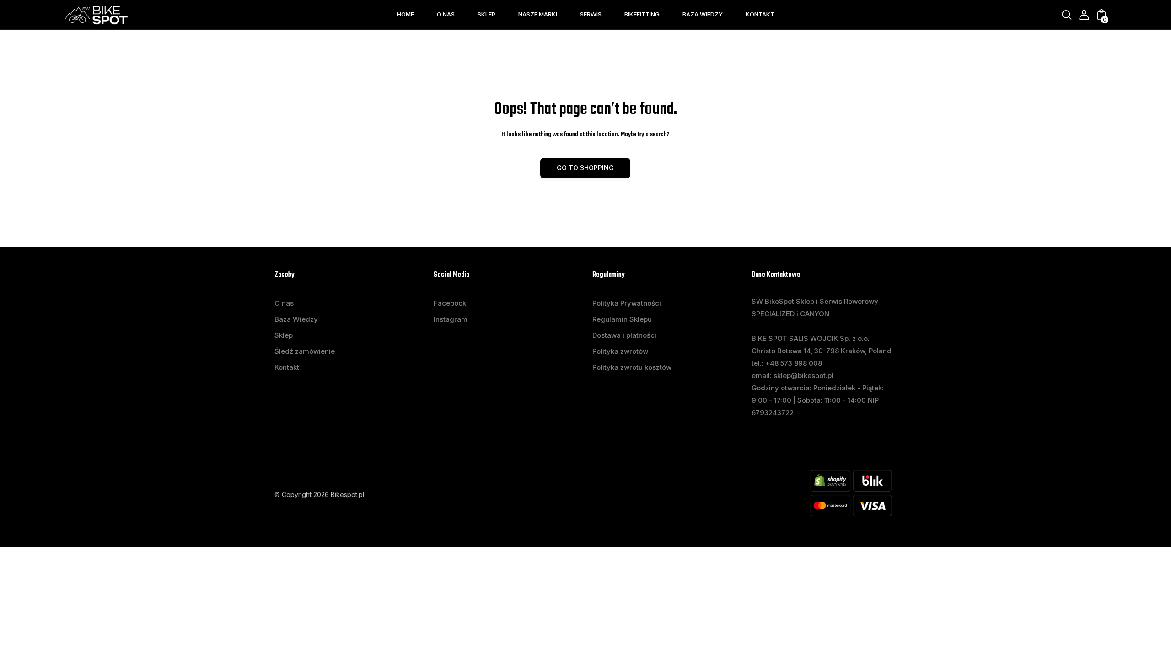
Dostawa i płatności (624, 335)
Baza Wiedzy (296, 319)
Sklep (283, 335)
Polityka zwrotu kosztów (631, 367)
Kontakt (286, 367)
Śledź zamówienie (304, 351)
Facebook (450, 303)
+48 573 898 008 (793, 363)
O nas (284, 303)
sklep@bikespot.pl (803, 375)
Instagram (450, 319)
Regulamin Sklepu (622, 319)
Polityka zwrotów (620, 351)
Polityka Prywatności (626, 303)
